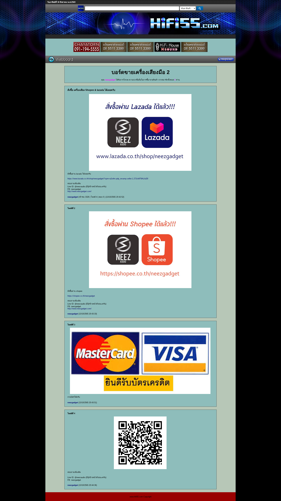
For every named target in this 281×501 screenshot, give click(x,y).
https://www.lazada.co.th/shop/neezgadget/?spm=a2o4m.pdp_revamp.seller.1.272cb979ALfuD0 (107, 179)
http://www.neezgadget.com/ (79, 191)
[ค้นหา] (199, 8)
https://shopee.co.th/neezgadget (81, 296)
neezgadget (72, 197)
